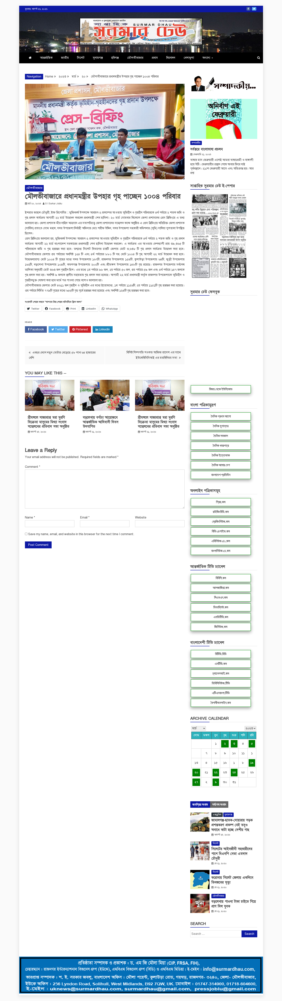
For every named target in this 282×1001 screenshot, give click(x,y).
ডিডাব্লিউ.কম (220, 607)
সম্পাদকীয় (196, 143)
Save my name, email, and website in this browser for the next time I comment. (81, 534)
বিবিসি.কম (221, 578)
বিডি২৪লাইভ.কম (221, 531)
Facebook (248, 9)
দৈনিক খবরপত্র (221, 445)
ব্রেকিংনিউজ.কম (220, 521)
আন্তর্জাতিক (46, 58)
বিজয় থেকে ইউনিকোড (221, 389)
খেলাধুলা (189, 58)
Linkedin (104, 329)
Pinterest (81, 329)
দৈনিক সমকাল (221, 436)
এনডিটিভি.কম (221, 617)
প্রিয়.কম (220, 502)
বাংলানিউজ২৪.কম (220, 551)
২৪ (234, 772)
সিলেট (80, 58)
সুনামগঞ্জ (98, 58)
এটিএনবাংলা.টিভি (221, 693)
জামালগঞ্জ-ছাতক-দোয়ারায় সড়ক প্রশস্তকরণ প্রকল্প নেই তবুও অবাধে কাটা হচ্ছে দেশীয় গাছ (232, 825)
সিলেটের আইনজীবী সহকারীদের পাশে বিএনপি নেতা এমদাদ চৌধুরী (231, 854)
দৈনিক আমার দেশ (221, 465)
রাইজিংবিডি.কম (221, 512)
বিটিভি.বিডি (221, 654)
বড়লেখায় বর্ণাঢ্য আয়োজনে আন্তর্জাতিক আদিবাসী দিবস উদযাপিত (100, 422)
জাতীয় (65, 58)
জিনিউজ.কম (220, 627)
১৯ (252, 763)
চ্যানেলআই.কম (221, 673)
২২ (216, 772)
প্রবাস (155, 58)
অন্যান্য (206, 58)
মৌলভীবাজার (135, 58)
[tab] (200, 804)
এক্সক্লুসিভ (217, 814)
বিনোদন (170, 58)
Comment (32, 467)
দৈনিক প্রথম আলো (221, 416)
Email (85, 517)
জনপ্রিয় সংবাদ (200, 804)
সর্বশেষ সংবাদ (219, 804)
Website (140, 517)
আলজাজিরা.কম (221, 588)
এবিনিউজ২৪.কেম (220, 541)
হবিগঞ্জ (115, 58)
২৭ (196, 782)
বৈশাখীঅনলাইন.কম (221, 703)
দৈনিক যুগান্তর (220, 426)
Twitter (254, 9)
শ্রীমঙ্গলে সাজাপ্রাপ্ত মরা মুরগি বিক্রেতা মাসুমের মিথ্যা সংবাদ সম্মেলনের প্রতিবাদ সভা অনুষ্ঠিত (48, 422)
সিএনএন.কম (221, 597)
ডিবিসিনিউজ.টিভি (221, 683)
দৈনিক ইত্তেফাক (221, 455)
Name (30, 517)
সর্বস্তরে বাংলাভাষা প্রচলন (206, 149)
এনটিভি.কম (221, 664)
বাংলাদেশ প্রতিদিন (220, 475)
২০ (196, 772)
